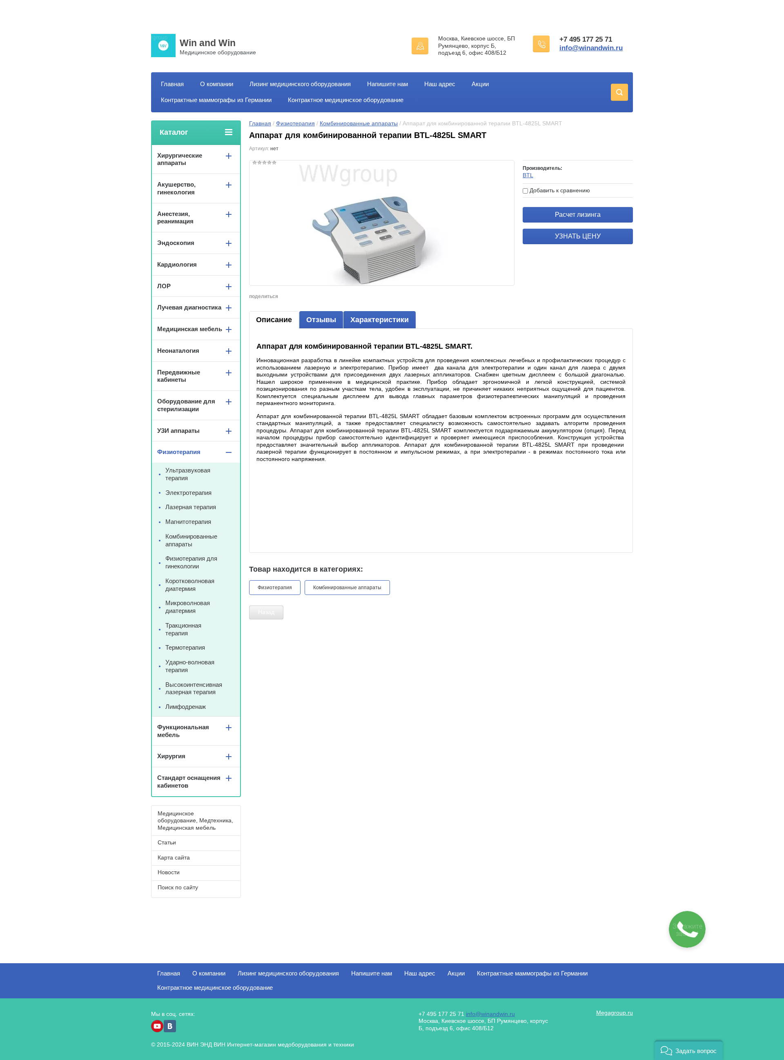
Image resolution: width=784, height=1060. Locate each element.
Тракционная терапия (183, 629)
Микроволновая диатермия (187, 606)
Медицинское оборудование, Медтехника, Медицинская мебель (195, 820)
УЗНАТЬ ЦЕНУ (578, 236)
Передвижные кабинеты (178, 376)
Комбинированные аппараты (359, 123)
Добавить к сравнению (559, 190)
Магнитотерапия (188, 521)
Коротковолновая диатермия (189, 584)
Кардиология (177, 264)
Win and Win (208, 43)
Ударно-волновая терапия (189, 666)
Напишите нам (387, 83)
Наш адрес (439, 83)
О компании (216, 83)
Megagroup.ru (614, 1012)
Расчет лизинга (578, 214)
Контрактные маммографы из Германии (216, 99)
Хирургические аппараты (179, 159)
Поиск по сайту (178, 887)
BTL (528, 175)
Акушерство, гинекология (176, 188)
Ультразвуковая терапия (187, 474)
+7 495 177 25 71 (585, 39)
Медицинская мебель (189, 328)
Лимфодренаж (185, 706)
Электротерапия (188, 492)
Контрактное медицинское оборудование (345, 99)
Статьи (167, 842)
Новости (169, 872)
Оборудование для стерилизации (186, 405)
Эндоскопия (175, 242)
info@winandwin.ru (591, 48)
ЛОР (164, 286)
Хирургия (171, 756)
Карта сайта (174, 857)
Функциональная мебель (183, 731)
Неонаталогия (178, 350)
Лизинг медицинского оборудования (300, 83)
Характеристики (379, 320)
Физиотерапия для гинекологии (191, 562)
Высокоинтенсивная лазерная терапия (193, 688)
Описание (274, 320)
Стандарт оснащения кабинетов (188, 781)
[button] (689, 1050)
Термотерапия (185, 647)
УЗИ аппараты (178, 430)
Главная (172, 83)
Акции (480, 83)
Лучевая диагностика (189, 307)
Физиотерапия (295, 123)
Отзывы (321, 320)
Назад (266, 612)
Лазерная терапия (190, 506)
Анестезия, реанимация (175, 217)
